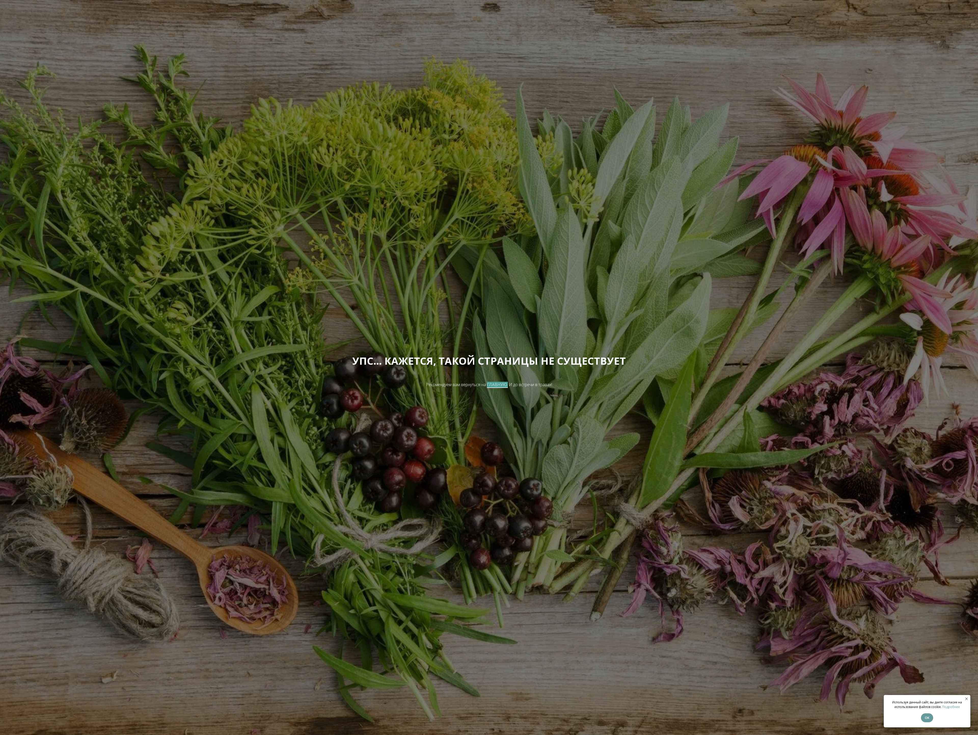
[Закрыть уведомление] (966, 698)
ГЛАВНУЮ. (497, 384)
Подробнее (951, 707)
